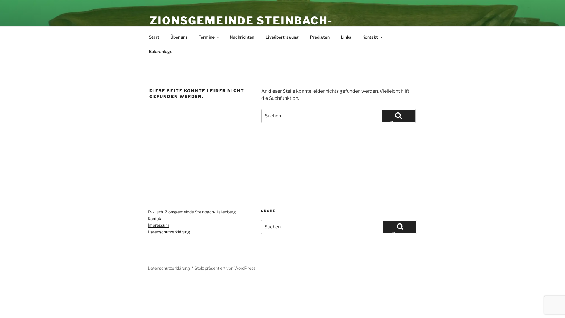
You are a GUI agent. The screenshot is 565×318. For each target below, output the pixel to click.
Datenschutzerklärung (169, 231)
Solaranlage (160, 51)
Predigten (320, 36)
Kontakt (370, 36)
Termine (207, 36)
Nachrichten (242, 36)
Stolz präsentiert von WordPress (225, 268)
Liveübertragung (282, 36)
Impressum (158, 225)
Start (154, 36)
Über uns (178, 36)
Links (346, 36)
